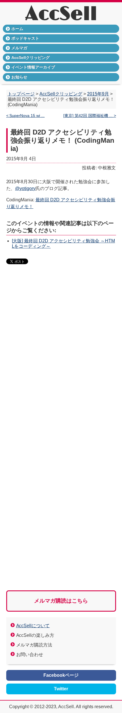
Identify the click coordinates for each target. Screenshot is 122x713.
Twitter (61, 688)
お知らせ (19, 77)
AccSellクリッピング (30, 57)
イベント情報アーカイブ (33, 67)
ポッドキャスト (25, 38)
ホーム (17, 28)
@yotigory (25, 188)
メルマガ (19, 48)
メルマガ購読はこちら (61, 601)
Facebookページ (61, 675)
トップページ (21, 93)
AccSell (61, 14)
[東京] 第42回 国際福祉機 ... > (89, 116)
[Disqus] (61, 356)
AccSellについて (33, 625)
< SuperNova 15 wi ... (25, 116)
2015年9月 (98, 93)
